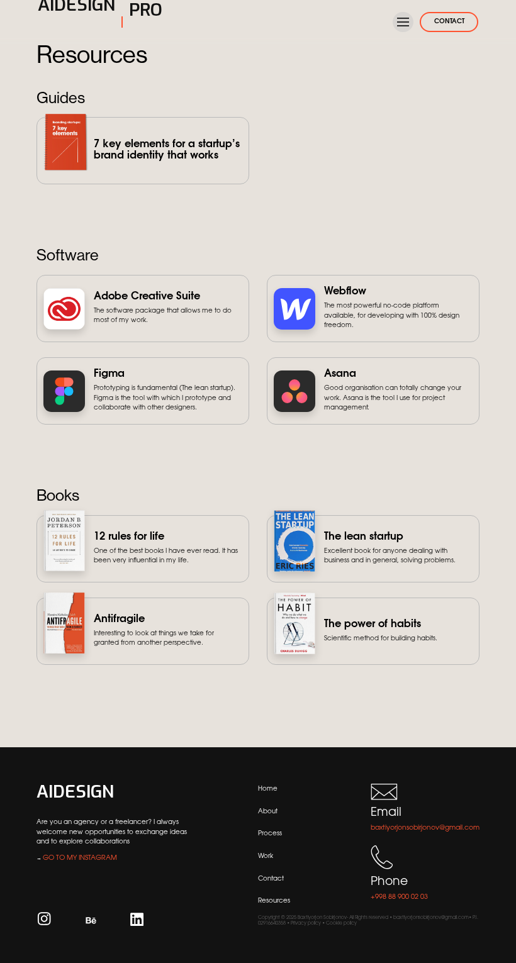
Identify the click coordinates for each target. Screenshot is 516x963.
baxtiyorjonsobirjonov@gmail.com (425, 828)
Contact (271, 879)
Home (268, 789)
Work (265, 856)
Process (270, 833)
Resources (274, 901)
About (268, 811)
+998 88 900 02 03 (399, 897)
